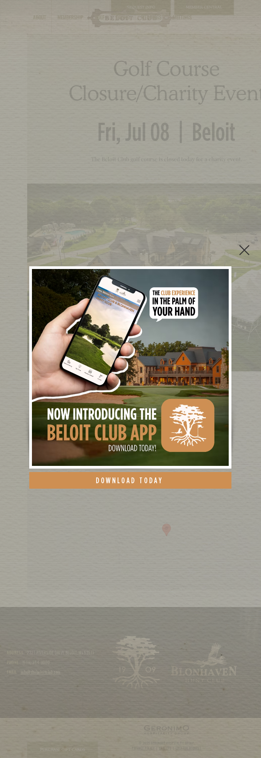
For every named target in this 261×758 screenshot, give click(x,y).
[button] (244, 250)
